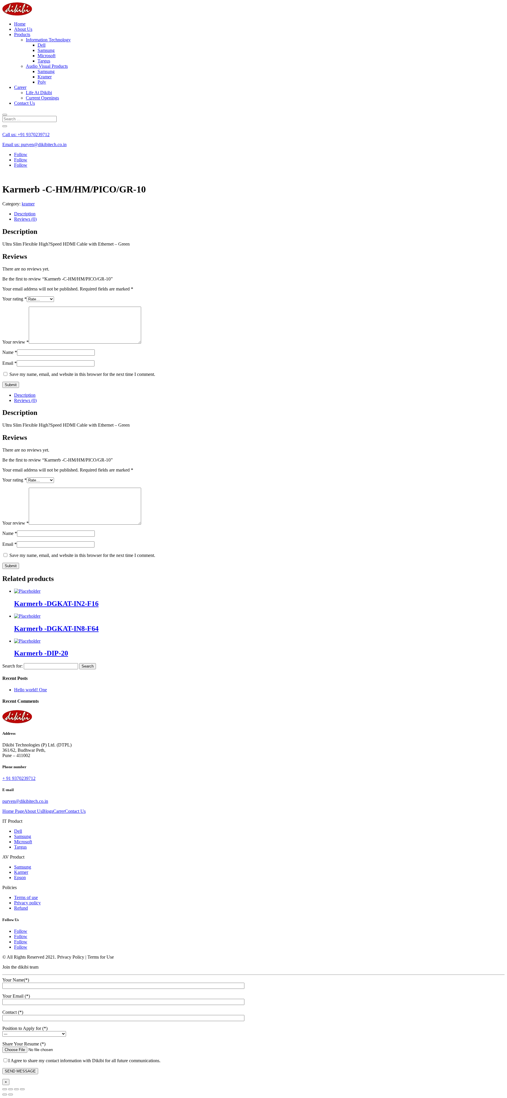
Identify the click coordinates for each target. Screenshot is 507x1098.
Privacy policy (27, 902)
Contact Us (24, 103)
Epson (20, 877)
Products (22, 34)
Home (20, 23)
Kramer (45, 76)
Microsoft (46, 55)
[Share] (10, 1089)
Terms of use (26, 897)
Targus (44, 60)
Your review (15, 341)
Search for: (12, 665)
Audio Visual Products (47, 66)
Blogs (47, 811)
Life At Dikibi (39, 92)
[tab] (259, 214)
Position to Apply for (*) (25, 1028)
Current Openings (42, 97)
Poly (42, 82)
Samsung (46, 50)
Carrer (59, 811)
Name (9, 352)
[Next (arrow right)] (10, 1094)
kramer (28, 203)
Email (9, 363)
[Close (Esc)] (4, 1089)
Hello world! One (30, 689)
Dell (41, 45)
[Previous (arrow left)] (4, 1094)
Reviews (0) (25, 219)
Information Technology (48, 39)
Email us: (34, 144)
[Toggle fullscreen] (16, 1089)
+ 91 (19, 778)
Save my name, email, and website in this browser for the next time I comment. (82, 374)
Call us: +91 (26, 134)
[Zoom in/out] (22, 1089)
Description (25, 213)
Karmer (21, 872)
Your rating (14, 298)
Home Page (13, 811)
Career (20, 87)
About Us (23, 29)
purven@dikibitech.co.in (25, 801)
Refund (21, 908)
